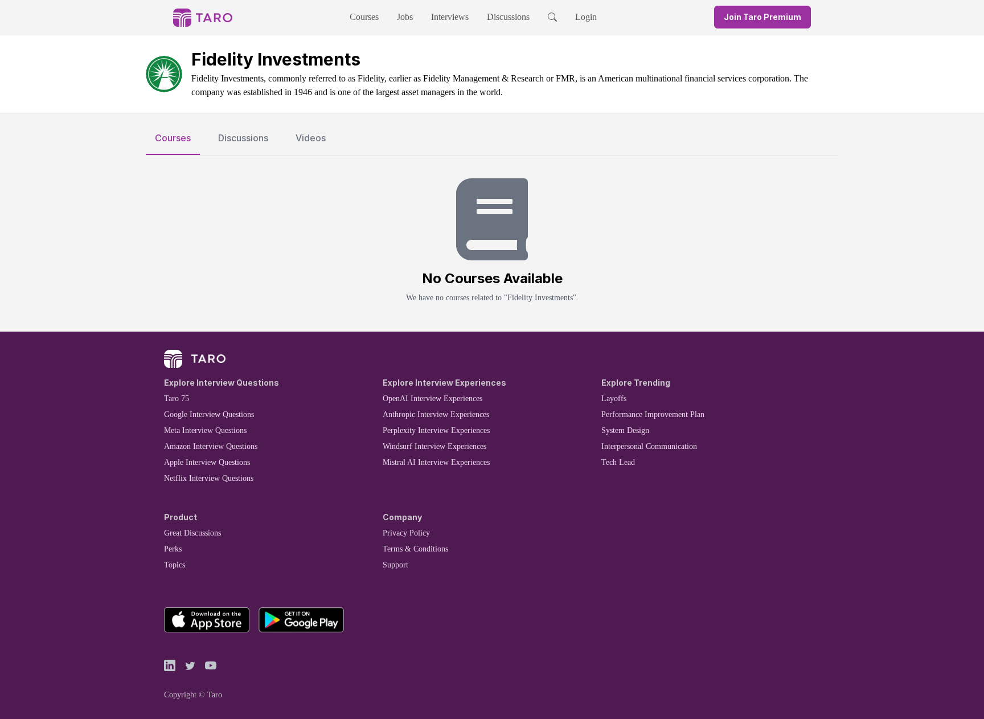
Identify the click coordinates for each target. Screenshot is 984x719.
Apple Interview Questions (207, 462)
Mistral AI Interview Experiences (436, 462)
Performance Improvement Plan (652, 414)
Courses (364, 17)
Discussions (508, 17)
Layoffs (613, 398)
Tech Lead (618, 462)
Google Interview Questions (209, 414)
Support (395, 565)
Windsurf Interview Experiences (434, 446)
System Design (625, 430)
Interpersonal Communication (649, 446)
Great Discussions (192, 533)
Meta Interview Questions (205, 430)
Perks (173, 549)
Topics (174, 565)
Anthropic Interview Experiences (436, 414)
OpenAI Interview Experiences (432, 398)
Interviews (450, 17)
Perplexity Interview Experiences (436, 430)
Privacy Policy (406, 533)
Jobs (405, 17)
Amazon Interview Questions (210, 446)
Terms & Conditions (415, 549)
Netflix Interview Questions (208, 478)
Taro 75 (176, 398)
